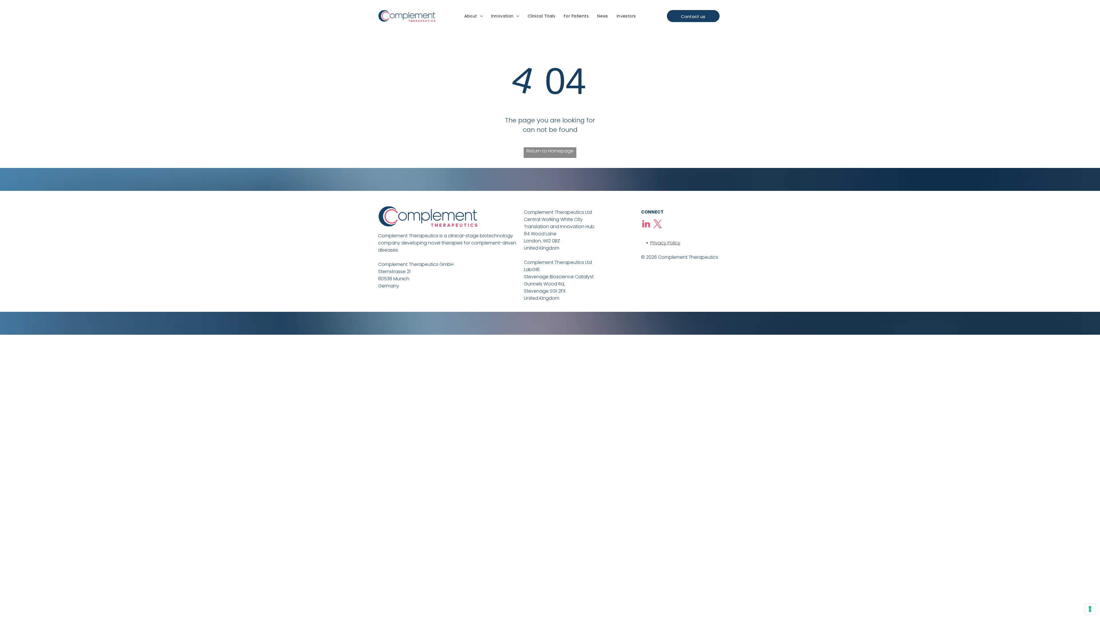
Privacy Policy (665, 243)
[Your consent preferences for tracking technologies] (1090, 609)
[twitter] (658, 224)
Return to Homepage (550, 151)
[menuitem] (473, 16)
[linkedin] (646, 224)
